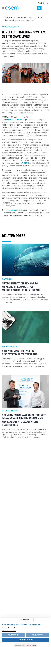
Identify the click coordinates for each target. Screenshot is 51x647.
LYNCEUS (25, 163)
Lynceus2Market (13, 210)
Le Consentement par (25, 645)
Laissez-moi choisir (25, 640)
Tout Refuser (13, 635)
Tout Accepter (37, 635)
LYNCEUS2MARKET (16, 120)
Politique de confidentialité (9, 631)
